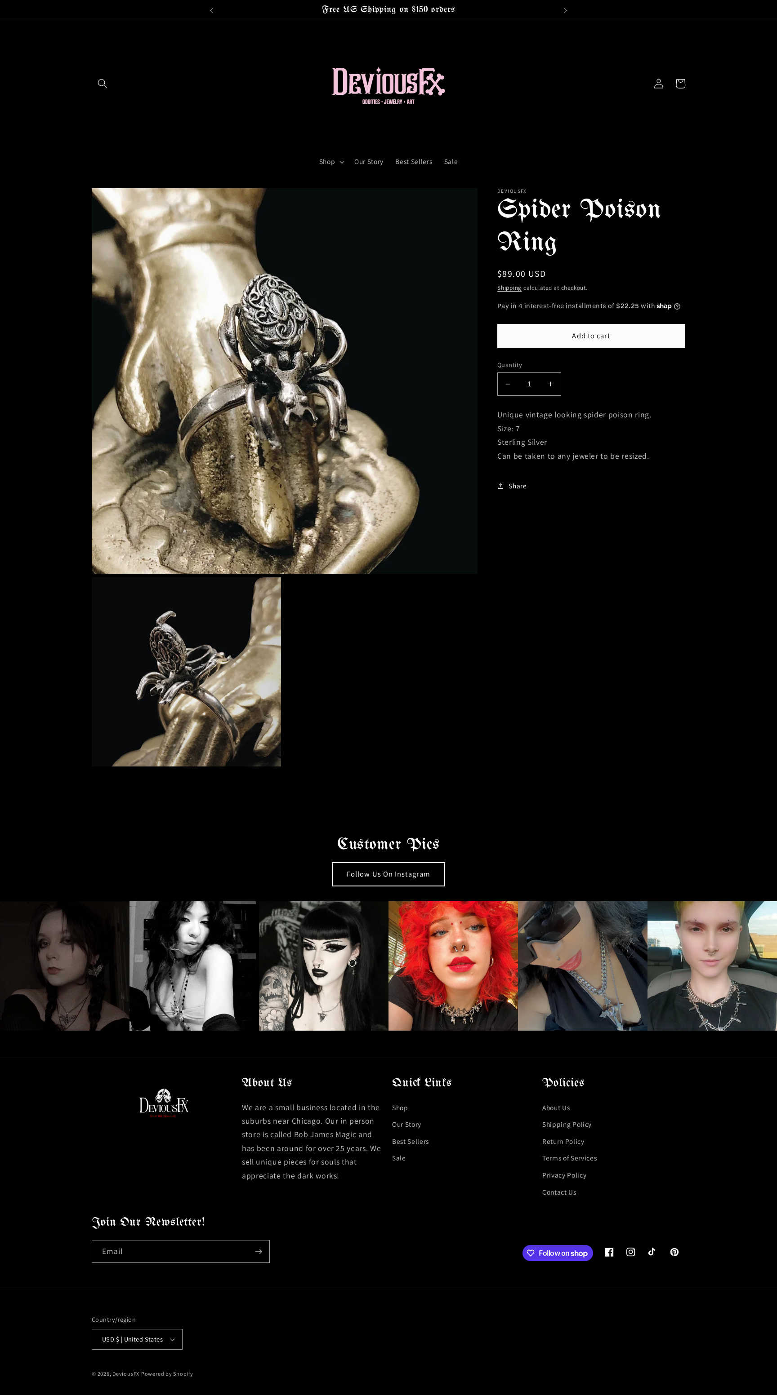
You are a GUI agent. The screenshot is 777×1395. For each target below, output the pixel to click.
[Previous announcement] (211, 10)
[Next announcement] (566, 10)
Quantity (509, 364)
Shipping (509, 288)
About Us (556, 1107)
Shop (400, 1107)
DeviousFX (125, 1373)
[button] (102, 83)
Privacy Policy (564, 1174)
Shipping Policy (567, 1124)
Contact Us (559, 1191)
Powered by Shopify (167, 1373)
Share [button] (518, 485)
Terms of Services (569, 1158)
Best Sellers (410, 1141)
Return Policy (563, 1141)
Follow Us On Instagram (388, 874)
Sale (399, 1158)
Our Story (406, 1124)
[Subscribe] (258, 1251)
